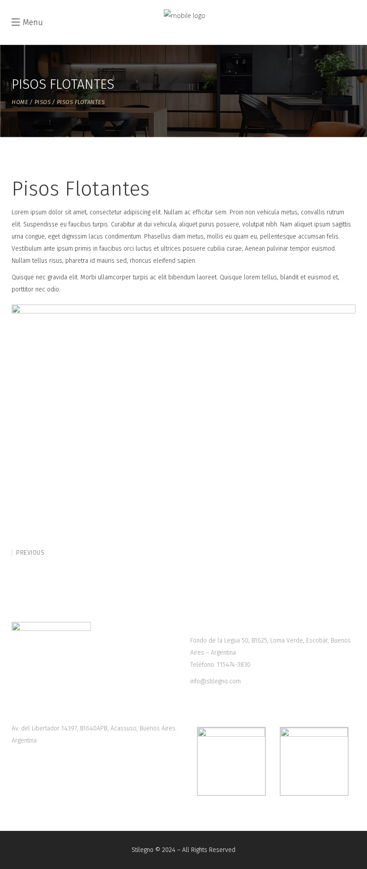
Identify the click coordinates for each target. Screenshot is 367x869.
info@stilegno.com (215, 681)
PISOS (42, 102)
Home (20, 102)
